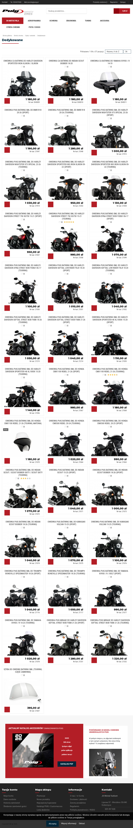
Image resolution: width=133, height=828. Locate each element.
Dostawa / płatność (78, 799)
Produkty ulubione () (100, 2)
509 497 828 (110, 809)
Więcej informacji (69, 823)
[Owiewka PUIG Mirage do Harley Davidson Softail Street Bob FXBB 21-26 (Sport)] (67, 641)
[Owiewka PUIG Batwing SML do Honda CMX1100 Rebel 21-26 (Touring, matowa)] (24, 442)
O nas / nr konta (77, 796)
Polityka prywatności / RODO (82, 810)
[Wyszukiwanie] (84, 11)
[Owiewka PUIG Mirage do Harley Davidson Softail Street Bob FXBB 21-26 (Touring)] (111, 641)
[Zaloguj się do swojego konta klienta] (110, 11)
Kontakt (5, 2)
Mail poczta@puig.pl (31, 2)
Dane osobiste (10, 799)
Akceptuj (52, 824)
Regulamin (114, 2)
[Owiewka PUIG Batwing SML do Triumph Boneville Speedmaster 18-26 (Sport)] (24, 592)
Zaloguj (122, 2)
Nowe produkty (43, 799)
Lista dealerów (43, 810)
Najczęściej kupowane (46, 803)
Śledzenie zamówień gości (15, 806)
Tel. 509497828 (16, 2)
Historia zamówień (12, 803)
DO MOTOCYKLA (12, 21)
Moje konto (9, 796)
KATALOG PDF (67, 764)
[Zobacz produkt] (7, 101)
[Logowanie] (130, 2)
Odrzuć (82, 823)
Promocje (41, 796)
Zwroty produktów (78, 803)
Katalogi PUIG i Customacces (49, 806)
